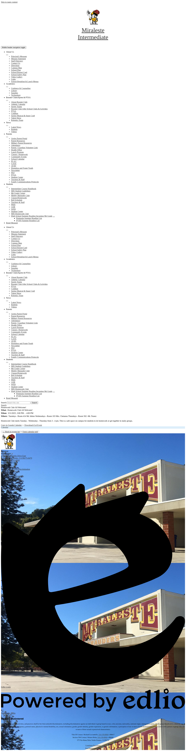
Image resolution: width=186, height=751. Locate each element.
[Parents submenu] (7, 312)
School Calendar (17, 159)
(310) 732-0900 (13, 460)
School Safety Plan (18, 75)
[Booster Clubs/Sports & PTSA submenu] (7, 100)
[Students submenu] (7, 362)
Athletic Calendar (18, 104)
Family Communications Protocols (25, 182)
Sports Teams (16, 107)
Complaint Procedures (93, 745)
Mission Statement (18, 59)
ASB (13, 207)
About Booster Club (19, 102)
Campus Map (16, 68)
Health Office (16, 150)
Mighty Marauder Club (20, 195)
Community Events (19, 157)
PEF (13, 173)
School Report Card (19, 72)
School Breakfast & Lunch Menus (24, 81)
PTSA (13, 111)
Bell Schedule (16, 200)
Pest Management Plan (93, 748)
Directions (15, 65)
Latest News (16, 127)
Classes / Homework (19, 154)
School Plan (16, 70)
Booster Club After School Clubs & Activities (29, 109)
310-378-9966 (103, 735)
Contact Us (15, 63)
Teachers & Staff (18, 179)
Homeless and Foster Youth (22, 168)
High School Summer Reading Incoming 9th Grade (31, 216)
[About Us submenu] (7, 54)
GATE (13, 164)
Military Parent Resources (21, 143)
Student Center (17, 177)
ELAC (14, 161)
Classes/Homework (19, 198)
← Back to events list (11, 432)
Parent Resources (18, 141)
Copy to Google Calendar (11, 425)
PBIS (13, 205)
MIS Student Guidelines (20, 191)
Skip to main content (9, 2)
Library (14, 91)
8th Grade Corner (18, 193)
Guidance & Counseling (20, 88)
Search (3, 403)
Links (13, 79)
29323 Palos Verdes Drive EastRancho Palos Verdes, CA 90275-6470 (16, 457)
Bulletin (14, 129)
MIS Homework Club (20, 214)
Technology (16, 95)
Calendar (4, 427)
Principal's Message (19, 56)
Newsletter (15, 170)
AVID (13, 166)
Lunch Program (17, 152)
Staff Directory (17, 61)
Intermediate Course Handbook (23, 189)
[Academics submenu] (7, 86)
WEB (13, 209)
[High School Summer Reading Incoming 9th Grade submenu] (54, 216)
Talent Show (16, 118)
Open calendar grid (30, 432)
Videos (14, 132)
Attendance (15, 145)
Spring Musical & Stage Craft (23, 116)
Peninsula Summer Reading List (29, 218)
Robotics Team (17, 120)
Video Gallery (16, 77)
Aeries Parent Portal (19, 138)
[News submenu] (7, 125)
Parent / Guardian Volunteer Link (24, 148)
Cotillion (14, 113)
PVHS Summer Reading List (27, 221)
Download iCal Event (33, 425)
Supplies (14, 93)
